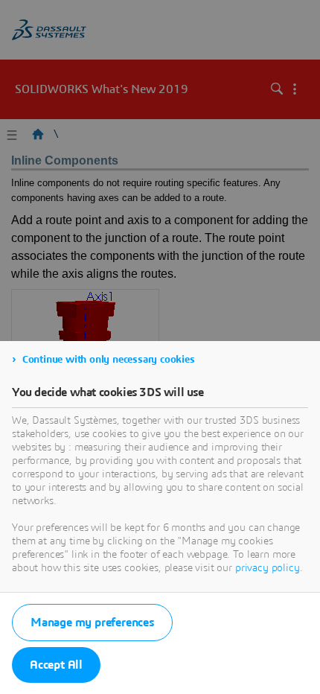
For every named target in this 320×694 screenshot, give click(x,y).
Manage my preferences (92, 622)
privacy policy (267, 568)
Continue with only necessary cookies (108, 359)
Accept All (56, 665)
